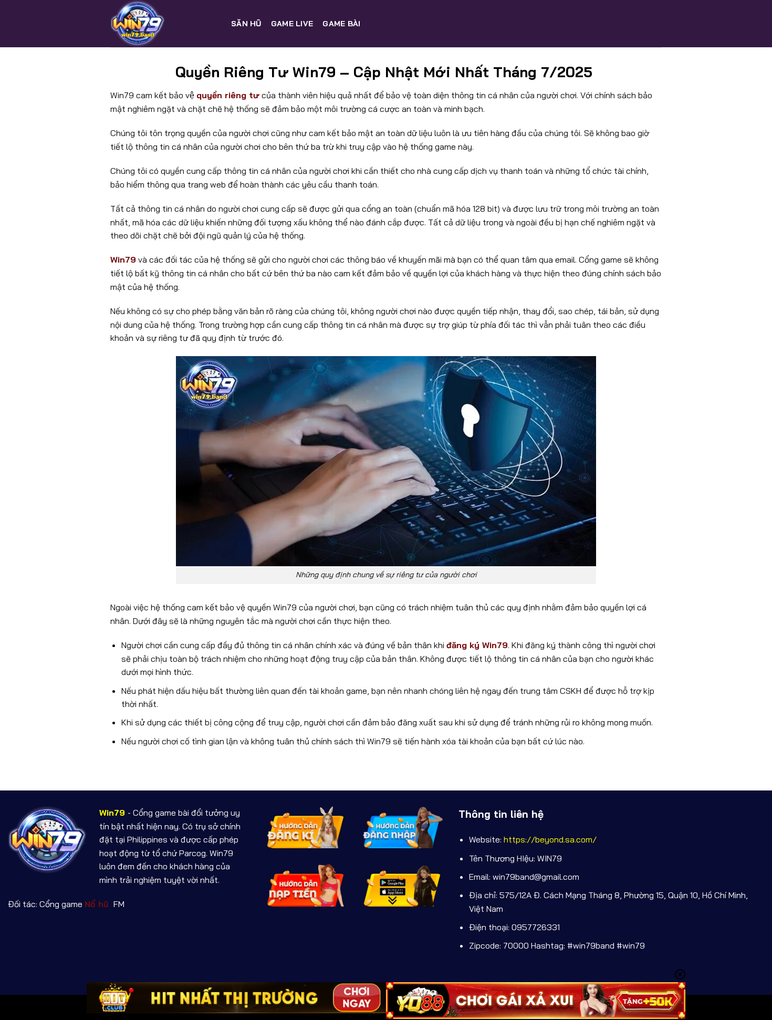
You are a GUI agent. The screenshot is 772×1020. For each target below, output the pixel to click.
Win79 (123, 259)
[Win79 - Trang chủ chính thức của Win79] (162, 23)
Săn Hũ (246, 23)
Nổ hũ (98, 904)
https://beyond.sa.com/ (550, 839)
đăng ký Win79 (477, 645)
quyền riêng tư (227, 95)
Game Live (292, 23)
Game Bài (341, 23)
